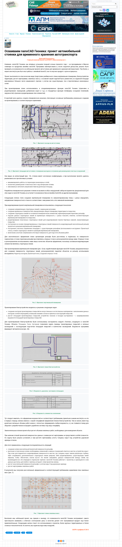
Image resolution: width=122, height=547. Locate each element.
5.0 (23, 532)
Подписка (48, 34)
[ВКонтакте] (59, 541)
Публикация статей (68, 34)
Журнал (22, 34)
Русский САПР (56, 34)
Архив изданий (79, 34)
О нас (17, 34)
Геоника (29, 532)
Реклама (28, 34)
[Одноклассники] (61, 541)
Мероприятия (46, 36)
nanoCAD (17, 532)
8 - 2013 (7, 38)
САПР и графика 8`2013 (80, 529)
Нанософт (9, 532)
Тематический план (38, 34)
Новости (11, 34)
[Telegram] (63, 541)
